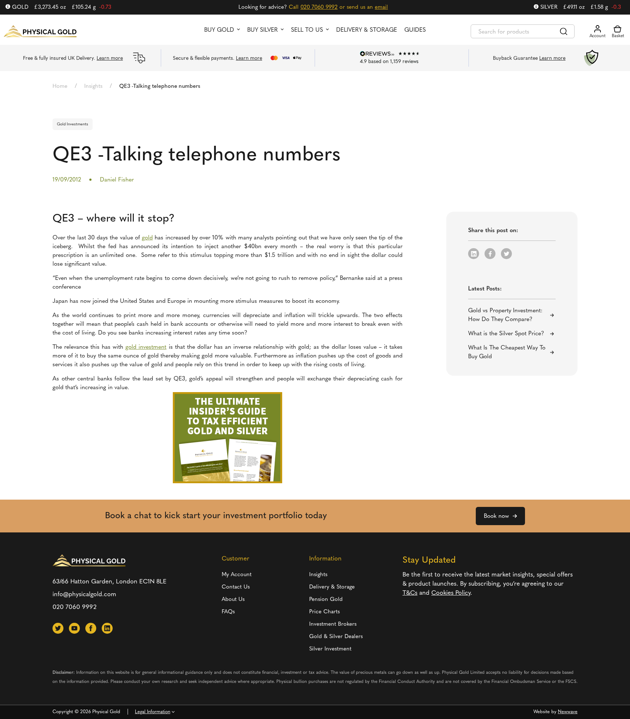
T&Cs (409, 593)
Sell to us (307, 30)
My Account (237, 575)
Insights (93, 86)
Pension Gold (326, 599)
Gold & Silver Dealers (336, 637)
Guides (415, 30)
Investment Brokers (333, 624)
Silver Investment (330, 649)
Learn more (110, 58)
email (381, 7)
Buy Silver (262, 30)
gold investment (145, 347)
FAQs (228, 612)
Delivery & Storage (366, 30)
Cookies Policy (450, 593)
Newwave (568, 712)
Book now (496, 516)
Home (59, 86)
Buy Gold (219, 30)
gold (147, 238)
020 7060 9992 (319, 7)
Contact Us (236, 587)
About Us (233, 599)
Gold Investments (72, 124)
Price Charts (324, 612)
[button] (473, 253)
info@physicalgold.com (84, 594)
